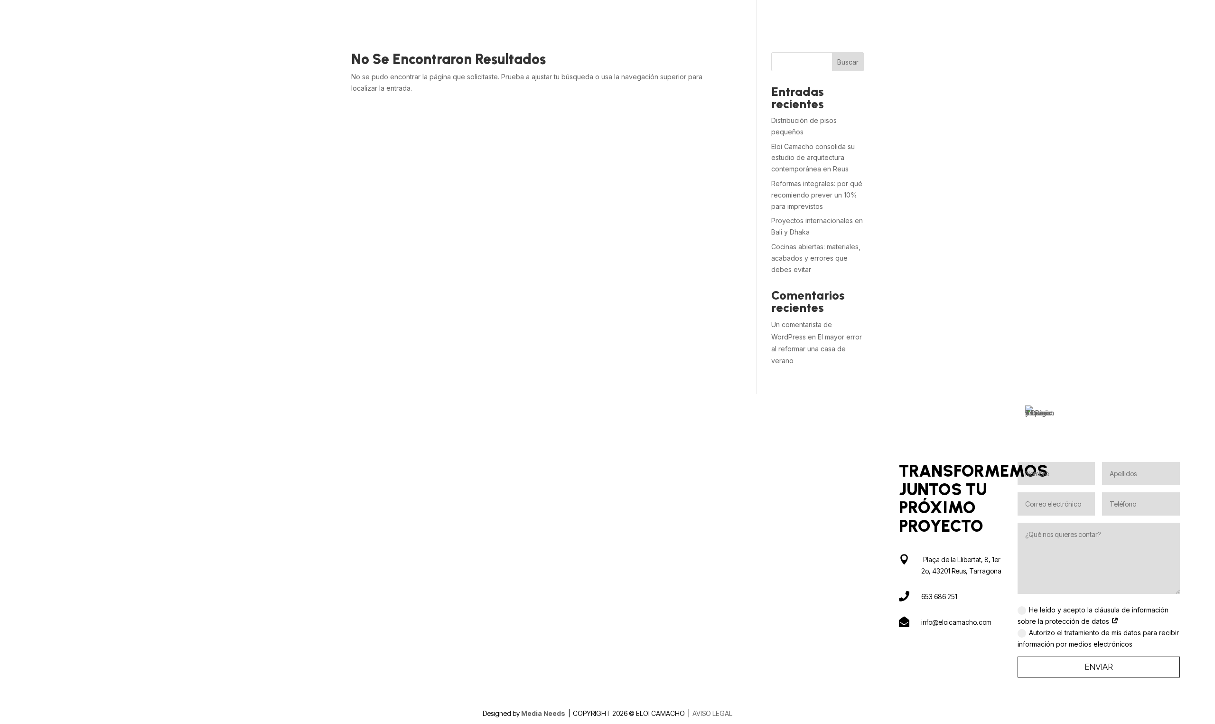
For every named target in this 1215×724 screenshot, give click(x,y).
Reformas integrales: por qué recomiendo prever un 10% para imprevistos (816, 194)
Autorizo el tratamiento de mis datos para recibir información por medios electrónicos (1098, 638)
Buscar (848, 62)
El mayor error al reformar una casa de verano (816, 349)
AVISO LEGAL (712, 713)
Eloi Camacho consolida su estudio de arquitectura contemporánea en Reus (813, 157)
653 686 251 (939, 596)
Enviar (1098, 667)
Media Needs (544, 713)
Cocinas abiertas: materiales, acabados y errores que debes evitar (815, 258)
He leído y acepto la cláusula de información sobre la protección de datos (1093, 615)
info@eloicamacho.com (956, 622)
